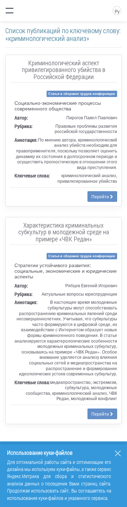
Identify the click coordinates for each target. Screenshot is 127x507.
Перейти (100, 196)
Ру (117, 11)
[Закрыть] (117, 453)
